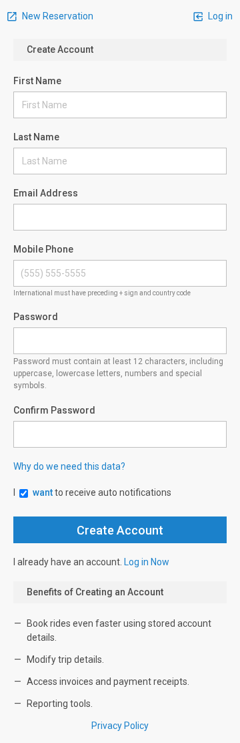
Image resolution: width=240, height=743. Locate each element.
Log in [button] (219, 16)
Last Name (36, 137)
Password (35, 316)
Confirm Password (54, 410)
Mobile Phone (43, 249)
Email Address (45, 193)
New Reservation (56, 16)
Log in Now (146, 562)
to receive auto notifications (102, 492)
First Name (37, 81)
